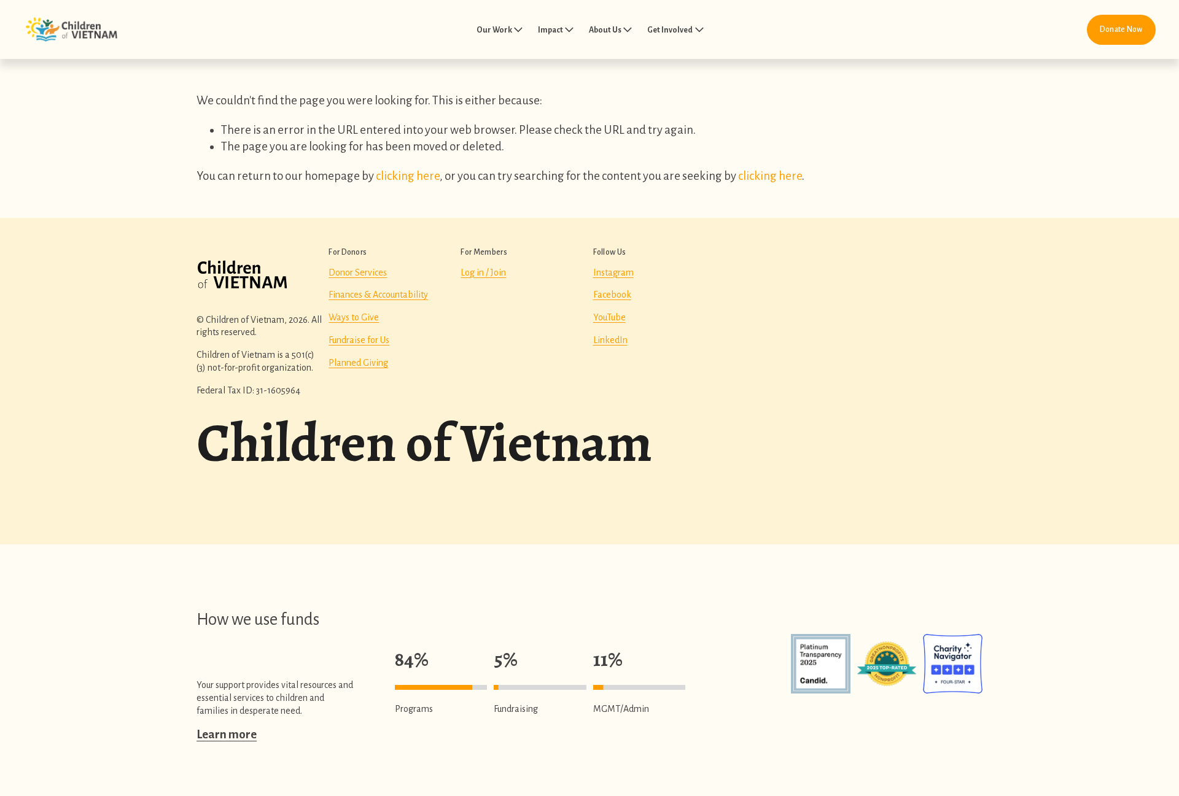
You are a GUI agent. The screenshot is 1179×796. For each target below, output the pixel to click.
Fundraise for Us (359, 340)
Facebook (612, 294)
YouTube (609, 317)
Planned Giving (358, 363)
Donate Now (1121, 29)
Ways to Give (354, 317)
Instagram (613, 272)
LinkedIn (610, 340)
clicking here (408, 175)
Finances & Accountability (378, 294)
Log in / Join (483, 272)
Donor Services (358, 272)
